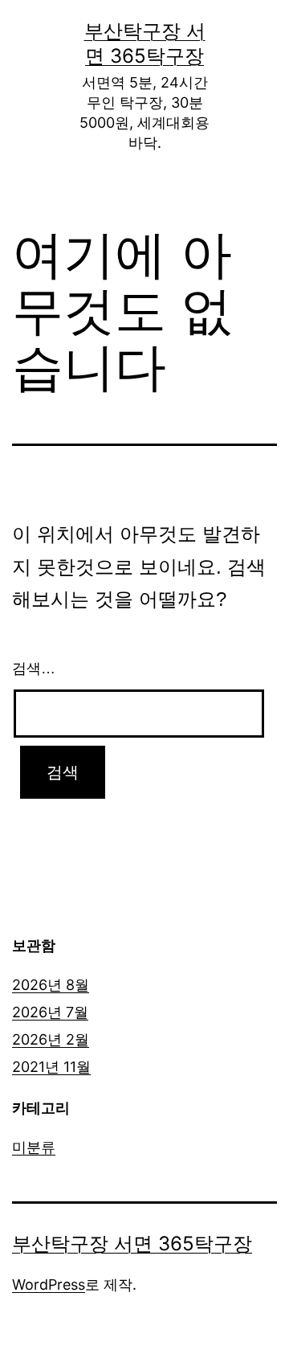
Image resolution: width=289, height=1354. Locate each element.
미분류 (33, 1147)
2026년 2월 (50, 1039)
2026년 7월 (50, 1012)
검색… (33, 669)
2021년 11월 (51, 1066)
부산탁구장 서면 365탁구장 (132, 1243)
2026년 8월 (50, 984)
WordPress (48, 1284)
